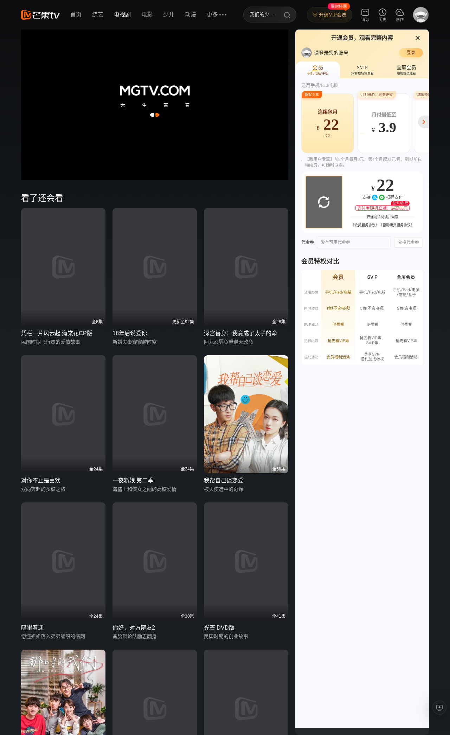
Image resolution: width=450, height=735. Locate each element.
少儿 (168, 15)
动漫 (190, 15)
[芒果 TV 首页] (40, 15)
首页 (76, 15)
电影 (147, 15)
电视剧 (122, 15)
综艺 (97, 15)
